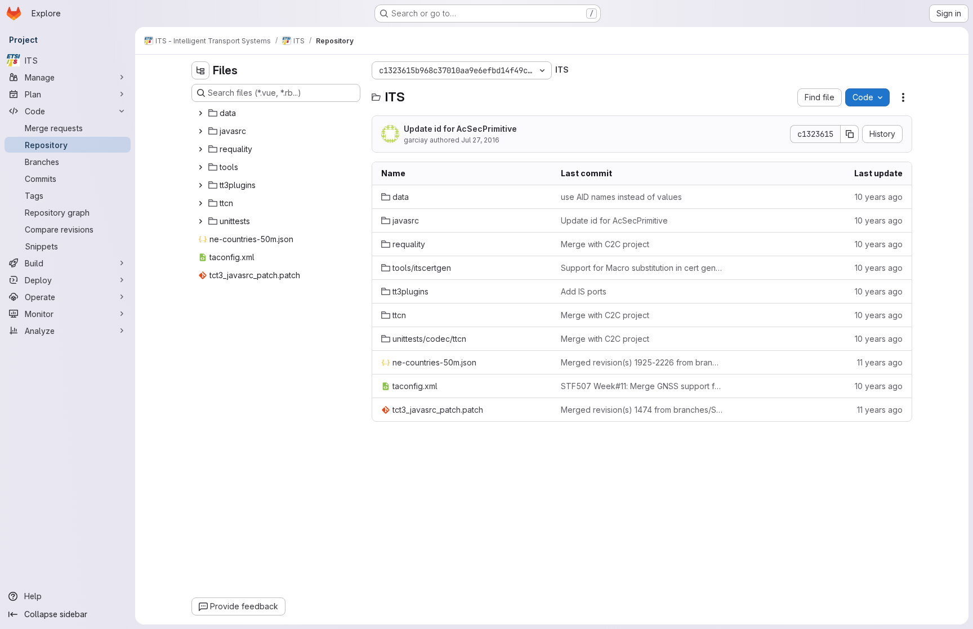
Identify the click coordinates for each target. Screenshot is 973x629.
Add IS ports (583, 291)
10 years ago (879, 197)
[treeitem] (277, 113)
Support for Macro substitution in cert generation (641, 268)
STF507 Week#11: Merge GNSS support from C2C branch (641, 386)
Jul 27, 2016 (480, 140)
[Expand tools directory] (200, 167)
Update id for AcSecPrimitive (460, 128)
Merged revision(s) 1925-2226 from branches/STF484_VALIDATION (641, 362)
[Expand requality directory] (200, 149)
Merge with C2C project (605, 244)
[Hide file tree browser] (200, 70)
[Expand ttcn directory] (200, 203)
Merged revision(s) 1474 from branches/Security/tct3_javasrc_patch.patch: (641, 409)
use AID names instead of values (621, 197)
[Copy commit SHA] (850, 134)
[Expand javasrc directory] (200, 131)
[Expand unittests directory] (200, 221)
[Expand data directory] (200, 113)
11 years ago (880, 362)
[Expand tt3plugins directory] (200, 185)
